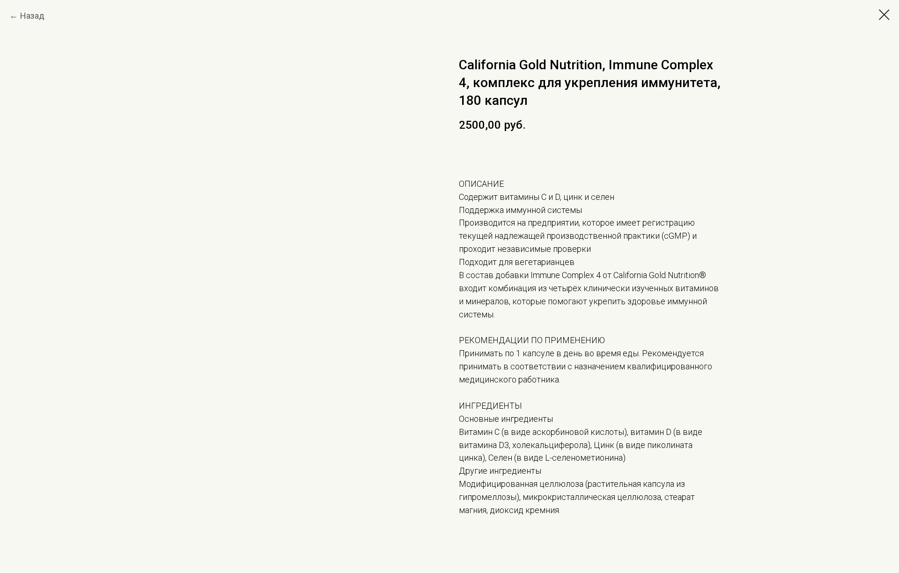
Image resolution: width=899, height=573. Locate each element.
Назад (32, 16)
